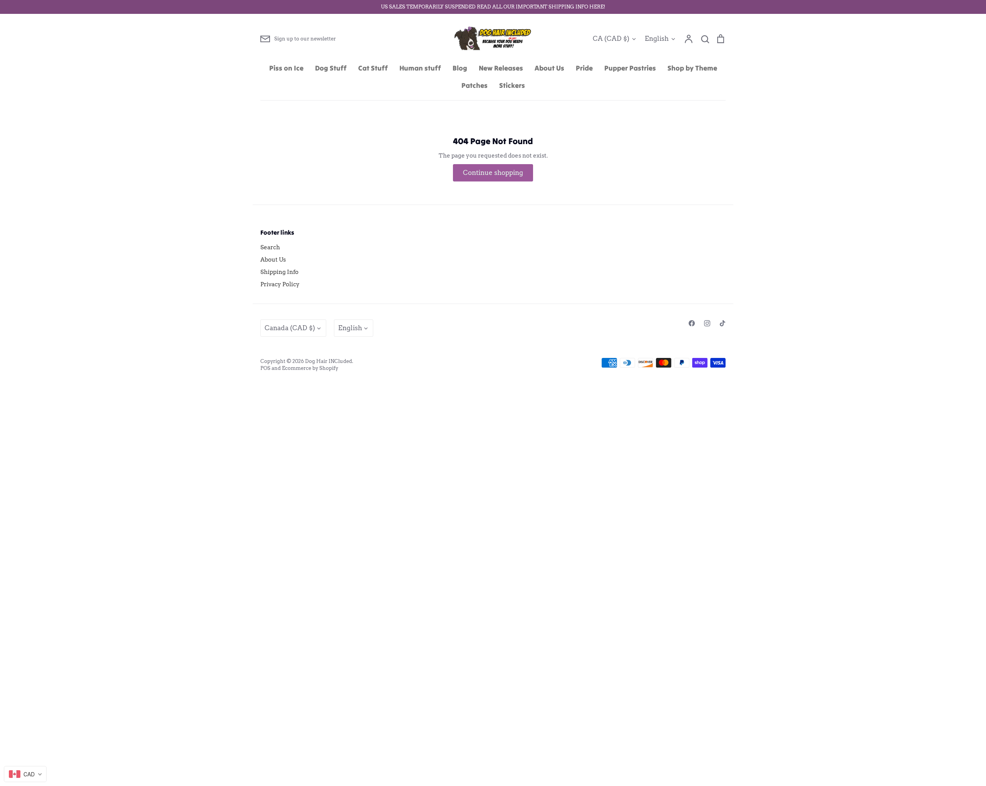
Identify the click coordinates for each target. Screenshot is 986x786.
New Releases (501, 68)
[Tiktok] (722, 323)
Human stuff (420, 68)
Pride (584, 68)
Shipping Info (279, 272)
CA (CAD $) (611, 38)
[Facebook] (691, 323)
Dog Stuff (331, 68)
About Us (549, 68)
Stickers (512, 85)
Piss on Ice (286, 68)
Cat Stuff (373, 68)
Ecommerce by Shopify (310, 368)
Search (270, 247)
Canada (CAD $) (290, 328)
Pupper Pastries (630, 68)
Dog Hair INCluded (328, 361)
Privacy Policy (280, 284)
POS (265, 368)
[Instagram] (707, 323)
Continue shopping (493, 172)
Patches (474, 85)
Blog (460, 68)
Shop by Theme (692, 68)
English (657, 38)
